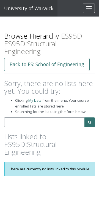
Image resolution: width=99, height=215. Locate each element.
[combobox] (44, 122)
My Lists (35, 100)
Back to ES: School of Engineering (47, 64)
